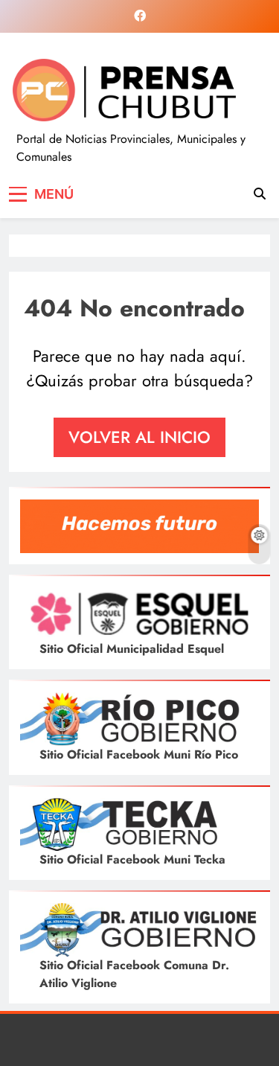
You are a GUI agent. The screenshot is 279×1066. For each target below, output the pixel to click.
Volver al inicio (139, 437)
